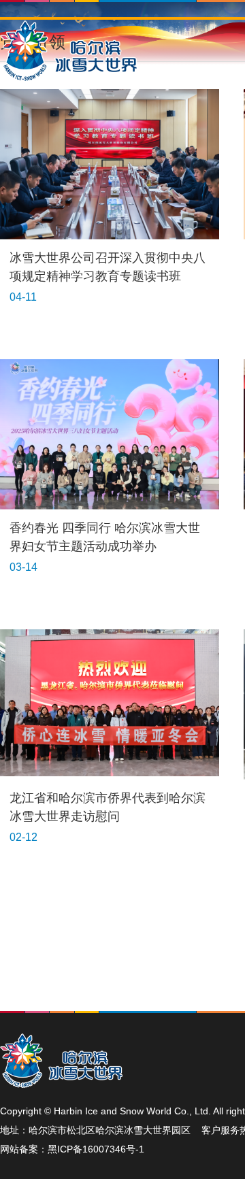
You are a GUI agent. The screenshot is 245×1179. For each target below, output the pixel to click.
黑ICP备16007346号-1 (96, 1149)
